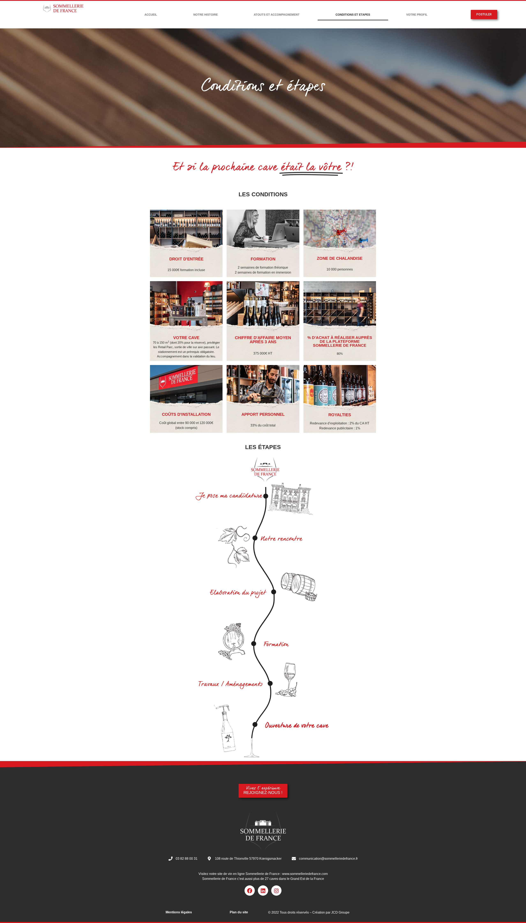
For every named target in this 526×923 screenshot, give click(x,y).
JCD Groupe (340, 912)
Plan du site (239, 912)
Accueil (150, 14)
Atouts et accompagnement (277, 14)
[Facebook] (250, 890)
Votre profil (417, 14)
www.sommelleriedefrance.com (305, 874)
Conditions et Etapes (353, 14)
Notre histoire (205, 14)
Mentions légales (179, 912)
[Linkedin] (263, 890)
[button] (484, 14)
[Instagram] (276, 890)
